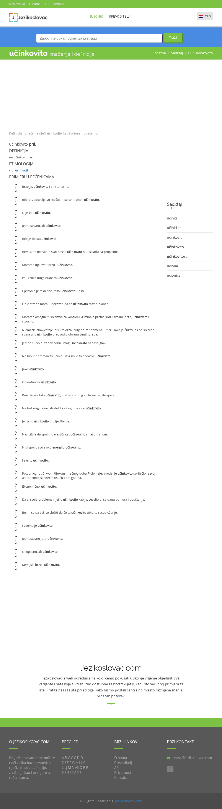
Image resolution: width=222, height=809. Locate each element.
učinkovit (21, 170)
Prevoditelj (119, 16)
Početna (159, 53)
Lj (65, 767)
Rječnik (96, 16)
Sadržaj (177, 53)
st (177, 256)
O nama (35, 4)
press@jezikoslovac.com (192, 757)
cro (208, 16)
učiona (172, 266)
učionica (174, 275)
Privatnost (122, 772)
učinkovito (204, 53)
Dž (64, 762)
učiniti (172, 218)
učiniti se (174, 227)
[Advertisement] (84, 94)
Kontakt (58, 4)
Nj (77, 767)
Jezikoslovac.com (128, 801)
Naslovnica (17, 4)
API (47, 4)
